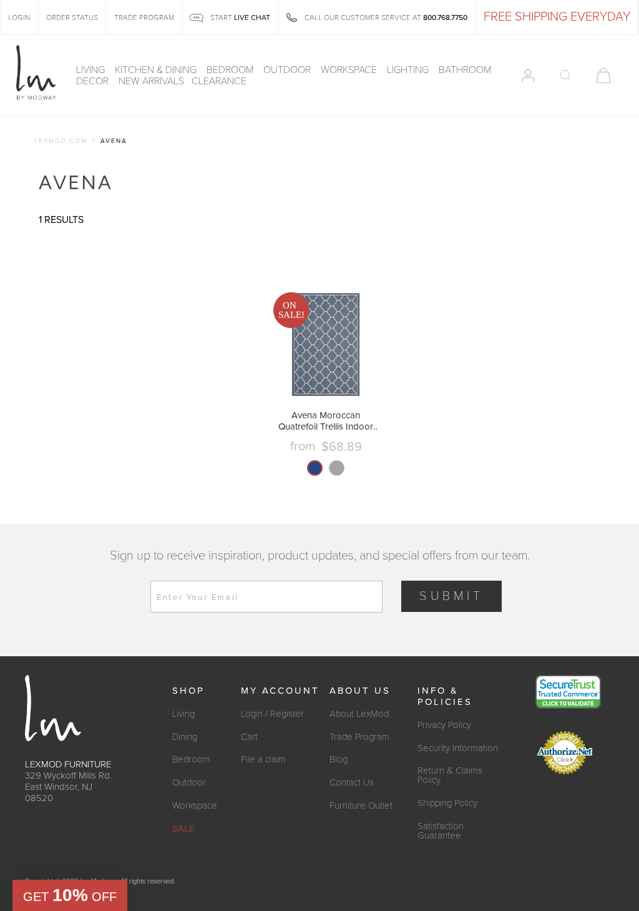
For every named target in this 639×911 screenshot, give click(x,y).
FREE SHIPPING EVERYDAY (557, 16)
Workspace (350, 70)
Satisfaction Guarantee (440, 830)
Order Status (72, 17)
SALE (183, 828)
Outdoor (288, 70)
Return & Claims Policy (449, 775)
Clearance (219, 81)
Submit (451, 596)
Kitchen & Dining (157, 70)
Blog (338, 759)
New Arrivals (151, 81)
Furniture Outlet (361, 805)
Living (91, 70)
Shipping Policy (447, 803)
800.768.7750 (445, 17)
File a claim (263, 759)
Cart (249, 736)
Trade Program (359, 736)
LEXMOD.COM (60, 141)
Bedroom (231, 70)
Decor (93, 81)
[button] (69, 895)
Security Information (457, 748)
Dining (184, 736)
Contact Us (351, 782)
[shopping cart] (603, 76)
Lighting (409, 70)
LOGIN (19, 17)
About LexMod (359, 713)
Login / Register (272, 713)
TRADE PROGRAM (144, 17)
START (239, 17)
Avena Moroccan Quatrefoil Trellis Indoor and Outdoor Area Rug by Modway (325, 421)
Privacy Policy (444, 725)
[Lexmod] (36, 73)
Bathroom (466, 70)
